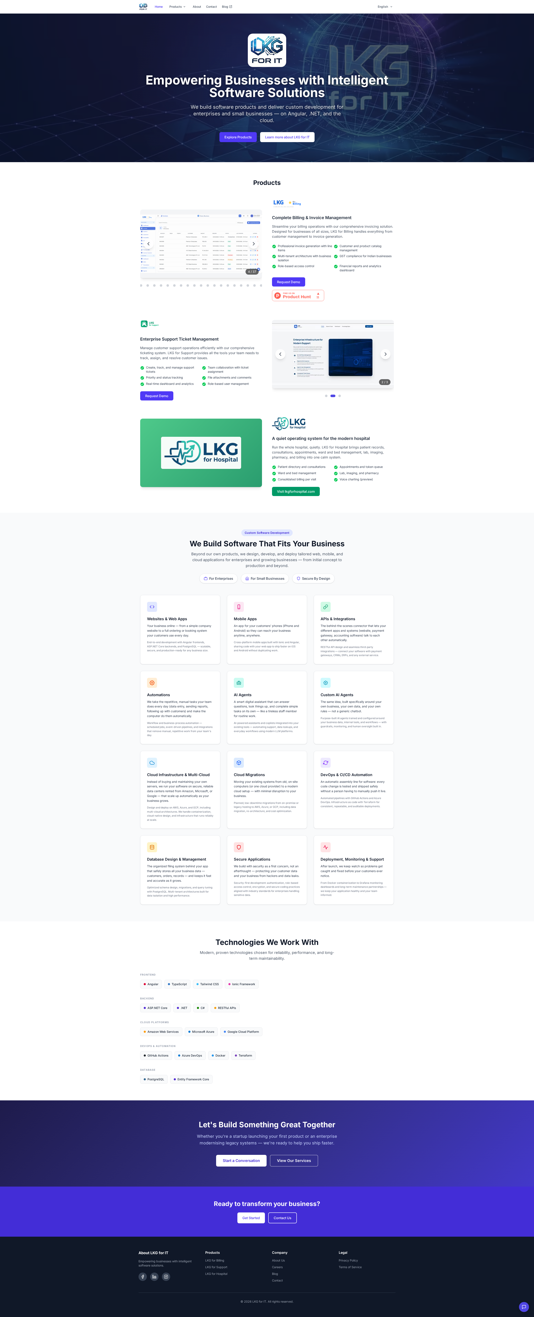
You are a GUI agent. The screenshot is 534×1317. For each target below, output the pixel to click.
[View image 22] (221, 285)
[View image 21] (214, 285)
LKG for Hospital (216, 1273)
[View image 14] (167, 285)
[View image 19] (201, 285)
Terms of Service (350, 1267)
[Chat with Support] (524, 1307)
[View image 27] (254, 285)
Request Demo (288, 282)
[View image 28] (261, 285)
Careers (277, 1267)
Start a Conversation (241, 1160)
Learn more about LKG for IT (287, 137)
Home (159, 6)
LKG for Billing (214, 1260)
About (197, 6)
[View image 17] (187, 285)
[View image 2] (332, 395)
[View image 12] (154, 285)
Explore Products (238, 137)
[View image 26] (247, 285)
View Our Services (294, 1160)
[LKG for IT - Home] (143, 6)
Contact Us (282, 1218)
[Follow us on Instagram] (166, 1277)
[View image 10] (141, 285)
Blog (225, 6)
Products (175, 6)
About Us (278, 1260)
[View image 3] (339, 395)
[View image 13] (161, 285)
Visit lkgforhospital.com (296, 491)
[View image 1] (326, 395)
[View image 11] (147, 285)
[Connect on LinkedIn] (154, 1277)
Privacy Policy (348, 1260)
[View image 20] (207, 285)
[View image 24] (234, 285)
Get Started (251, 1218)
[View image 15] (174, 285)
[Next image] (254, 244)
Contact (211, 6)
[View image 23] (227, 285)
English (383, 6)
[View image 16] (181, 285)
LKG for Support (216, 1267)
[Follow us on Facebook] (143, 1277)
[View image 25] (241, 285)
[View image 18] (194, 285)
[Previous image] (149, 244)
